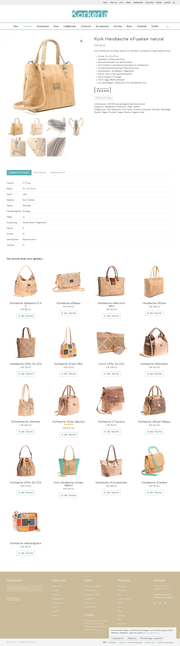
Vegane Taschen (124, 112)
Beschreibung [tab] (40, 172)
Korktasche (146, 110)
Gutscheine (149, 2)
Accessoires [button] (102, 26)
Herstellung (90, 590)
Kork (121, 2)
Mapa (130, 107)
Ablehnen (132, 638)
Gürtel (120, 603)
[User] (174, 2)
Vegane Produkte (109, 112)
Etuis (119, 595)
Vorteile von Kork (92, 595)
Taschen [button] (27, 26)
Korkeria (137, 110)
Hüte (119, 607)
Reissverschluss (29, 239)
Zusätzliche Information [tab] (19, 172)
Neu (15, 26)
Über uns (113, 2)
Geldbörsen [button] (69, 26)
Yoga (119, 611)
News (105, 2)
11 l (24, 245)
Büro (119, 620)
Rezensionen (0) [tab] (57, 172)
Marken (55, 595)
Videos (128, 2)
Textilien (31, 200)
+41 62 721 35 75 (161, 586)
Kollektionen (121, 107)
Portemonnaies (124, 599)
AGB (104, 642)
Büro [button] (129, 26)
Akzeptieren (117, 638)
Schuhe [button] (118, 26)
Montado (156, 110)
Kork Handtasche (114, 110)
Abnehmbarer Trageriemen (34, 223)
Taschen (136, 107)
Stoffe (154, 26)
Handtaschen (110, 107)
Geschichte (57, 586)
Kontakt (167, 2)
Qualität (55, 590)
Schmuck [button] (86, 26)
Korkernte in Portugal (94, 624)
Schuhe (120, 615)
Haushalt (121, 624)
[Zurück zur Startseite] (90, 14)
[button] (167, 26)
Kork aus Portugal (92, 586)
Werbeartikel (138, 2)
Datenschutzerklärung (150, 633)
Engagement (57, 599)
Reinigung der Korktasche (96, 627)
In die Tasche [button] (25, 316)
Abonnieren (13, 598)
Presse (55, 607)
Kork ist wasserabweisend (96, 621)
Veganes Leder (138, 112)
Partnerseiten (58, 603)
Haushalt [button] (141, 26)
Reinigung (89, 599)
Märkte (159, 2)
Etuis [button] (56, 26)
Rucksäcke (43, 26)
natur (25, 194)
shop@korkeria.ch (162, 589)
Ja (23, 217)
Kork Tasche (127, 110)
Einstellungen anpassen (151, 638)
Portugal (26, 211)
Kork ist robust (91, 630)
